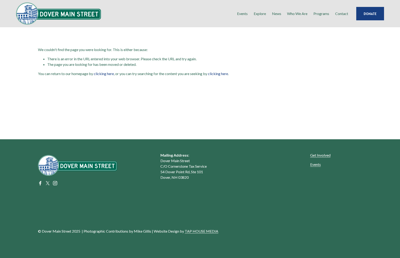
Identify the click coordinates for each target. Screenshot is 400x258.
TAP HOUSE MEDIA (201, 231)
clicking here (104, 73)
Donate (370, 13)
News (276, 13)
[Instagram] (55, 183)
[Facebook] (40, 183)
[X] (47, 183)
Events (315, 164)
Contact (341, 13)
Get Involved (320, 155)
